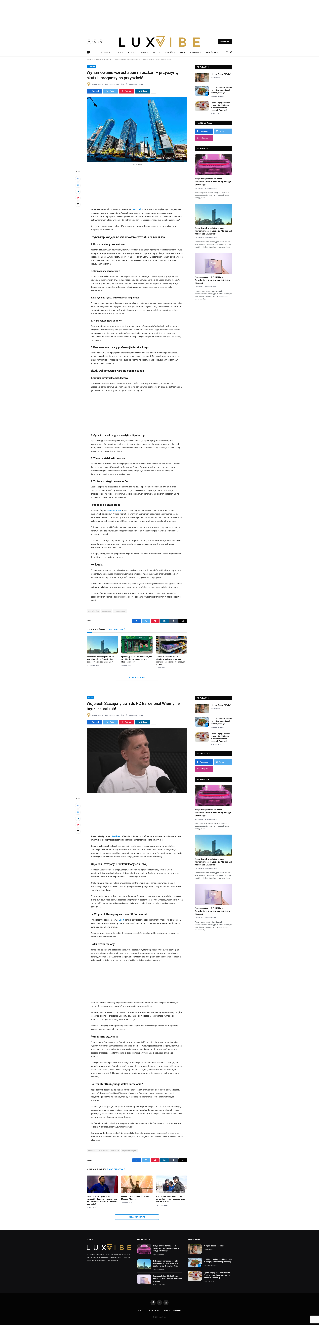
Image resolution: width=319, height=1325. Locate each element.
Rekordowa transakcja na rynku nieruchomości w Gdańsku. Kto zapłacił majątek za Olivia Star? (100, 659)
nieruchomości (114, 510)
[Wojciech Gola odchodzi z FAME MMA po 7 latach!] (137, 1184)
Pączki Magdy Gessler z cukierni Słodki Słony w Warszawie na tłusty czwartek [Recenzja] (220, 106)
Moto (155, 52)
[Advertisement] (159, 17)
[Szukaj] (231, 52)
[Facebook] (77, 178)
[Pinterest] (77, 197)
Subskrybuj (225, 42)
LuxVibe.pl (98, 84)
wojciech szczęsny (129, 1151)
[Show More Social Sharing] (153, 91)
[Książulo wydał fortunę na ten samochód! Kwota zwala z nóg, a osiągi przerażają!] (213, 164)
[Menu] (88, 52)
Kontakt (142, 1311)
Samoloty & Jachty (189, 52)
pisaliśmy (115, 836)
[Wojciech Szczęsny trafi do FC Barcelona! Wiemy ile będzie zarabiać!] (137, 760)
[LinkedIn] (77, 191)
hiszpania (115, 1151)
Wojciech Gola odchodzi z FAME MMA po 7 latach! (135, 1197)
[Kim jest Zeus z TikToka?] (202, 77)
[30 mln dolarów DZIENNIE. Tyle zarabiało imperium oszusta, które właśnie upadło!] (171, 1184)
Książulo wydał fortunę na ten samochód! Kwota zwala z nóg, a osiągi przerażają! (213, 181)
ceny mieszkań (93, 611)
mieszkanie (106, 611)
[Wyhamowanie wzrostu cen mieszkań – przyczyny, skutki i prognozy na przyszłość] (137, 129)
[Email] (77, 204)
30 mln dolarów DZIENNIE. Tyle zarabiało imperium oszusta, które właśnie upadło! (170, 1199)
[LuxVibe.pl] (159, 42)
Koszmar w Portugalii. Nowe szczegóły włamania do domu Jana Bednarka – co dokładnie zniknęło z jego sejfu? (102, 1200)
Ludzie (90, 697)
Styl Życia (211, 52)
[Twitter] (77, 185)
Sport (121, 920)
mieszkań (136, 209)
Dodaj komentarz (137, 677)
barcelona (92, 1151)
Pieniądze (91, 66)
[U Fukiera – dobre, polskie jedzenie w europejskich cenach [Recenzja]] (202, 91)
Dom (119, 52)
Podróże (169, 52)
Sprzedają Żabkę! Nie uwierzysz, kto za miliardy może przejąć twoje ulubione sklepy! (136, 659)
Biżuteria (105, 52)
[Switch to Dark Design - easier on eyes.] (227, 52)
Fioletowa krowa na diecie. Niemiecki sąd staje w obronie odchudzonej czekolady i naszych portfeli (170, 660)
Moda (143, 52)
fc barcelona (103, 1151)
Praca (167, 1311)
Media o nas (155, 1311)
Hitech (130, 52)
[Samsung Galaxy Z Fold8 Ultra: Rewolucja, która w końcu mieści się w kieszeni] (213, 263)
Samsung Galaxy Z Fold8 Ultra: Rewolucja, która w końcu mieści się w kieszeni (212, 280)
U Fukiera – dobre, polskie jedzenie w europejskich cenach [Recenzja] (221, 90)
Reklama (177, 1311)
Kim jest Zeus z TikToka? (221, 74)
